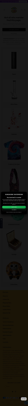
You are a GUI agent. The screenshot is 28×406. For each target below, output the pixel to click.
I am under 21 (14, 209)
